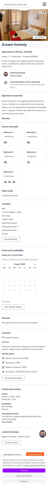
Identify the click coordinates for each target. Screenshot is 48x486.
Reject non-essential (24, 476)
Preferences (24, 481)
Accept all (24, 470)
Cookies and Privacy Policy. (34, 465)
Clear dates (6, 301)
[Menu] (44, 4)
